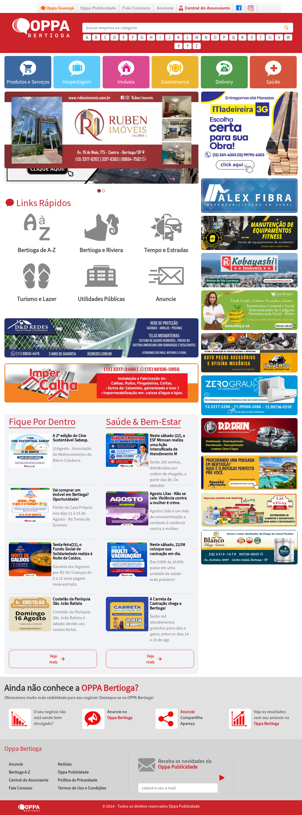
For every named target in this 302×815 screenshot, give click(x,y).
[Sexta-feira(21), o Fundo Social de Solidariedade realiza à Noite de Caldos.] (31, 559)
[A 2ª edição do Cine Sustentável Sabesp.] (31, 450)
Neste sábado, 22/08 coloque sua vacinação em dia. (167, 549)
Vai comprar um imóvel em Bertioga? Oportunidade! (71, 494)
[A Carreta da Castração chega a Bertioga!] (128, 613)
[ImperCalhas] (101, 382)
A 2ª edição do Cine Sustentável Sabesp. (70, 438)
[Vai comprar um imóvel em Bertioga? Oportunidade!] (31, 504)
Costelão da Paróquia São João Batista (71, 601)
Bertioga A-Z (19, 772)
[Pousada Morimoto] (249, 474)
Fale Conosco (136, 8)
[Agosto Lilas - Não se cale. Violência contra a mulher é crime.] (128, 508)
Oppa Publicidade (98, 8)
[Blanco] (249, 548)
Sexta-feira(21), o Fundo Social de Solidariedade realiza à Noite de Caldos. (72, 551)
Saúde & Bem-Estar (143, 421)
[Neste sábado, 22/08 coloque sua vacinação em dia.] (128, 559)
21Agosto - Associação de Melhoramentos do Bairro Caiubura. (72, 454)
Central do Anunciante (207, 8)
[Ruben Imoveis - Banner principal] (101, 130)
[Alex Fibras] (249, 197)
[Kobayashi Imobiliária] (249, 271)
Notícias (65, 764)
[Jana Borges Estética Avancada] (249, 311)
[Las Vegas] (249, 511)
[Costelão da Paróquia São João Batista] (31, 613)
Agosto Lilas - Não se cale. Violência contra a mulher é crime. (168, 498)
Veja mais (53, 659)
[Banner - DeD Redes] (101, 337)
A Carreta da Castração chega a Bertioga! (165, 603)
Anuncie (165, 8)
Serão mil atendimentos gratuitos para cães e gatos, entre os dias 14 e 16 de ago (169, 628)
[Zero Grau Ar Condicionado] (249, 396)
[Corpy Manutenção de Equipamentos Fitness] (249, 234)
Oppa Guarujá (60, 8)
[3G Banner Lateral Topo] (249, 135)
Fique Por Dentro (42, 421)
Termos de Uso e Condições (82, 788)
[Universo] (249, 354)
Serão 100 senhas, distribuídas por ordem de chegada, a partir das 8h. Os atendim (168, 473)
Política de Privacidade (77, 780)
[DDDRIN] (249, 436)
